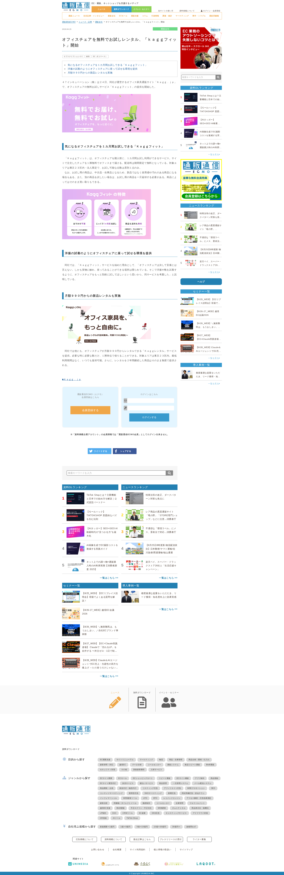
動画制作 (146, 803)
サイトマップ (186, 849)
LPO (145, 798)
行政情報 (155, 16)
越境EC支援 (105, 808)
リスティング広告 (150, 788)
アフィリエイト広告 (172, 788)
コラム (145, 16)
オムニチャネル (178, 808)
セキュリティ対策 (107, 770)
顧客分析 (104, 803)
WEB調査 (162, 808)
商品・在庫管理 (176, 760)
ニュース (101, 9)
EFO (155, 798)
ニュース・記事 (85, 22)
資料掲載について (187, 11)
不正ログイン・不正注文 (141, 808)
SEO (213, 788)
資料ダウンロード (121, 9)
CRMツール (128, 813)
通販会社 (111, 16)
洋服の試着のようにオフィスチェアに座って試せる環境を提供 (103, 69)
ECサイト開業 (106, 778)
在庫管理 (179, 803)
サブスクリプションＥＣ (73, 56)
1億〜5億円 (125, 827)
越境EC (122, 765)
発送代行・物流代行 (127, 788)
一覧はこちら (107, 578)
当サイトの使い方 (165, 11)
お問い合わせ (97, 849)
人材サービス (156, 770)
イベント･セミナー (141, 9)
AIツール (116, 818)
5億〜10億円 (142, 827)
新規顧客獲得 (139, 770)
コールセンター (154, 765)
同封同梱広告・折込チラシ (193, 793)
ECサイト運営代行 (108, 783)
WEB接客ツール (130, 798)
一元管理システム (180, 783)
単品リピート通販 (192, 765)
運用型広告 (133, 793)
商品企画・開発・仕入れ (199, 760)
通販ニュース (74, 16)
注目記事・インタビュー (93, 16)
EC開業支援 (105, 760)
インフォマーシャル (108, 798)
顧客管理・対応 (106, 765)
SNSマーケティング (153, 793)
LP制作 (103, 813)
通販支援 (135, 16)
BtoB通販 (210, 765)
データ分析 (137, 765)
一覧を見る (213, 154)
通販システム (173, 765)
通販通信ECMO (69, 22)
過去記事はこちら (142, 839)
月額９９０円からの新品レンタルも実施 (90, 72)
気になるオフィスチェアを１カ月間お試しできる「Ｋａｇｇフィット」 (107, 65)
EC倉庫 (142, 813)
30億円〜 (176, 827)
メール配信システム (202, 783)
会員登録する (90, 410)
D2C (114, 813)
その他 (124, 770)
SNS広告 (156, 813)
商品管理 (163, 783)
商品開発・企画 (106, 788)
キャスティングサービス (176, 813)
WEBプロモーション (196, 788)
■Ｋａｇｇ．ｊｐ (71, 379)
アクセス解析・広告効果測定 (199, 798)
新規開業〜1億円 (107, 827)
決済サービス (128, 783)
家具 (88, 56)
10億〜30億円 (160, 827)
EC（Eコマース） (100, 56)
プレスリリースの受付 (171, 839)
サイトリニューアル (125, 760)
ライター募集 (199, 839)
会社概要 (117, 849)
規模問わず (191, 827)
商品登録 (214, 778)
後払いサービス (146, 783)
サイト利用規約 (137, 849)
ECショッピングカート (143, 778)
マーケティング (182, 16)
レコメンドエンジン (171, 798)
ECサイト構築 (183, 778)
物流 (161, 760)
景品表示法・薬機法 (200, 808)
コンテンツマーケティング (111, 793)
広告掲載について (84, 839)
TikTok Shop (132, 818)
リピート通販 (164, 778)
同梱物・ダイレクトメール (125, 803)
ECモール (123, 16)
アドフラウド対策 (200, 813)
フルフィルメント (197, 803)
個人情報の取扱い (162, 849)
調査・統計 (167, 16)
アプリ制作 (199, 778)
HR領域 (103, 818)
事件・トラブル (199, 16)
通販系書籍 (214, 16)
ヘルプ (201, 281)
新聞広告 (172, 793)
